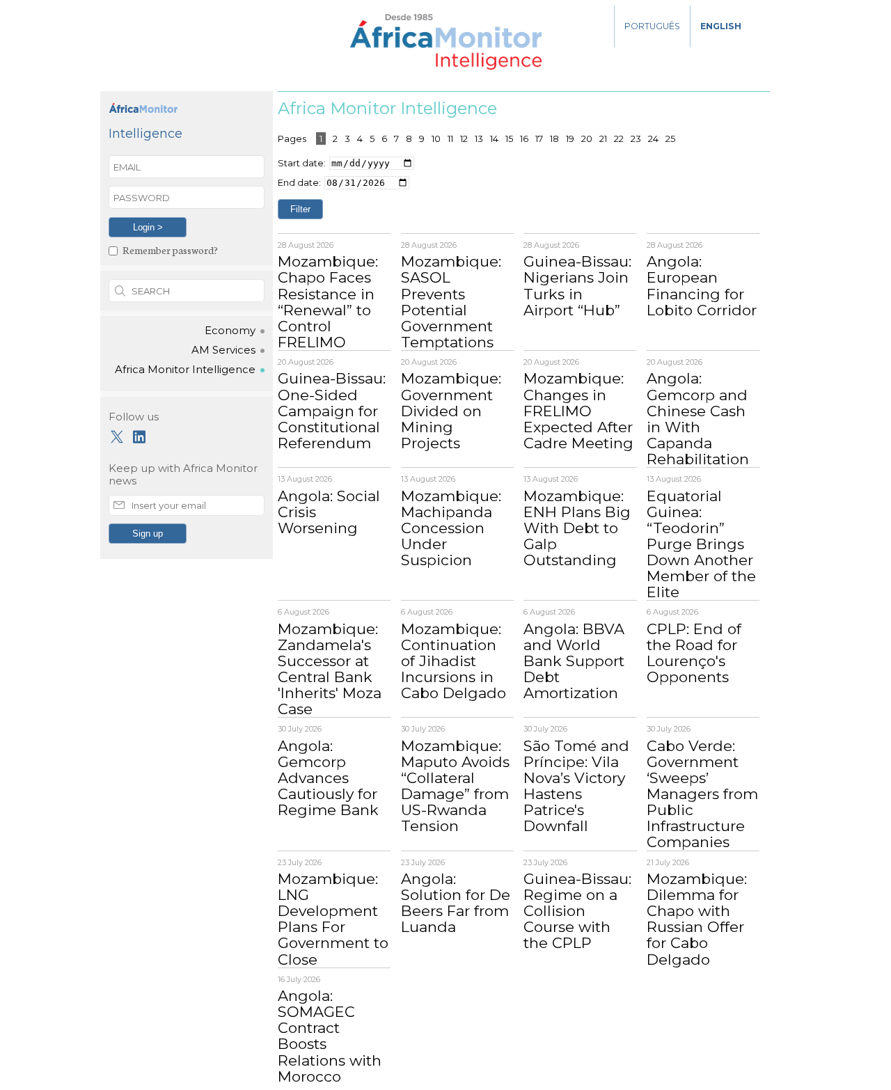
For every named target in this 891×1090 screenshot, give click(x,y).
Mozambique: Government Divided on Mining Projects (451, 410)
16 (524, 138)
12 (464, 138)
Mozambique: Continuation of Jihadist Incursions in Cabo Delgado (453, 661)
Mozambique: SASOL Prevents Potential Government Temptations (451, 301)
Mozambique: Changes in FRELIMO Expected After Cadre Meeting (578, 410)
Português (652, 26)
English (720, 26)
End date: (299, 182)
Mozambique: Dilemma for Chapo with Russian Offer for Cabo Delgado (697, 918)
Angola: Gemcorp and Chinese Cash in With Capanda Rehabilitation (698, 418)
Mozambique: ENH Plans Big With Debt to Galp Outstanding (577, 528)
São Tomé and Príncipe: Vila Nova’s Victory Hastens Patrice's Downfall (576, 786)
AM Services (223, 350)
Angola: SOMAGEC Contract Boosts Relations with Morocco (329, 1035)
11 (450, 138)
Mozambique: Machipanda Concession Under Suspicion (451, 528)
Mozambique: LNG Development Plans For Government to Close (333, 918)
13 (479, 138)
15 (509, 138)
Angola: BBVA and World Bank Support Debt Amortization (573, 661)
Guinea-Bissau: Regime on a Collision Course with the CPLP (577, 910)
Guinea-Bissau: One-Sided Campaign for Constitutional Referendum (332, 410)
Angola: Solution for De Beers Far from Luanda (455, 902)
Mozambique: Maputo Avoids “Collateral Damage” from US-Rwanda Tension (455, 786)
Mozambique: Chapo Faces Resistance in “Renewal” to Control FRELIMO (328, 301)
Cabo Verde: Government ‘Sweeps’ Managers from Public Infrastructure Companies (702, 794)
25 (670, 138)
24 (653, 138)
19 (570, 138)
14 (494, 138)
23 (636, 138)
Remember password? (170, 249)
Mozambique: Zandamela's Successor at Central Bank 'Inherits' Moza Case (329, 669)
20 (586, 138)
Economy (230, 330)
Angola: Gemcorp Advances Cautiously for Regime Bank (328, 778)
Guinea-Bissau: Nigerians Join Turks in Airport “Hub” (577, 285)
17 (539, 138)
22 (619, 138)
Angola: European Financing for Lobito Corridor (702, 285)
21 (603, 138)
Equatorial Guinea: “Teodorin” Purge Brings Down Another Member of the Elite (701, 544)
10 (436, 138)
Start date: (302, 162)
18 (554, 138)
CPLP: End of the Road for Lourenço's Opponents (694, 653)
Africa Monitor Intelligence (185, 369)
